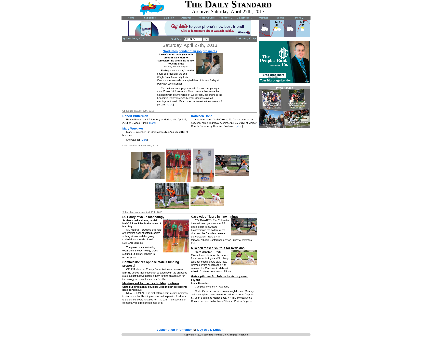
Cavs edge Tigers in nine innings (214, 216)
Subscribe (150, 17)
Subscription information (174, 329)
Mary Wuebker (132, 128)
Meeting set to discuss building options (150, 283)
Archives (187, 18)
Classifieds (244, 18)
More (299, 18)
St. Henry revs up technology (143, 217)
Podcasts (225, 18)
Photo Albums (206, 17)
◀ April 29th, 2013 (133, 38)
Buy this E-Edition (210, 329)
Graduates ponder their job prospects (190, 51)
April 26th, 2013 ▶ (246, 38)
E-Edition (169, 17)
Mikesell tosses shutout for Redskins (218, 248)
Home (131, 17)
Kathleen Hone (201, 116)
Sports (280, 17)
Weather (263, 17)
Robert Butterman (135, 116)
